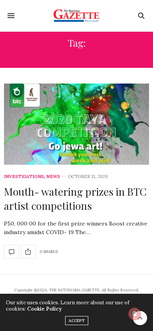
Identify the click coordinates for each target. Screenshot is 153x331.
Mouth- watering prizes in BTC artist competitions (75, 199)
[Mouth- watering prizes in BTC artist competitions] (76, 124)
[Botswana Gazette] (76, 16)
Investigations (24, 177)
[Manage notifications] (134, 313)
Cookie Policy (44, 309)
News (53, 177)
